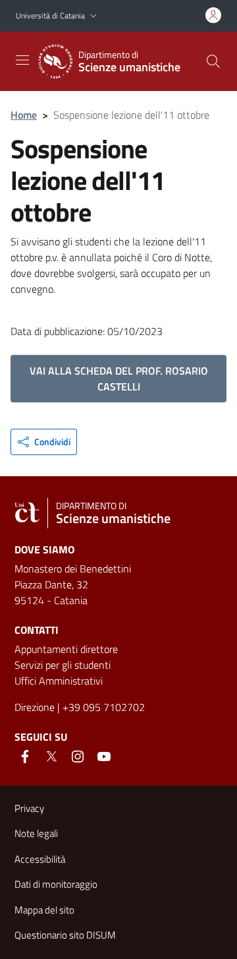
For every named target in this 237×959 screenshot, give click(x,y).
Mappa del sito (44, 909)
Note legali (36, 833)
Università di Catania (50, 15)
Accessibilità (39, 859)
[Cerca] (213, 61)
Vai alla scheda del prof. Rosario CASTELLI (119, 378)
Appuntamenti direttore (66, 649)
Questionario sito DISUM (65, 935)
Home (24, 115)
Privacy (29, 808)
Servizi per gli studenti (62, 665)
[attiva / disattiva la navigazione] (22, 60)
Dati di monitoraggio (55, 884)
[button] (93, 16)
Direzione (34, 707)
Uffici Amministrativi (58, 681)
